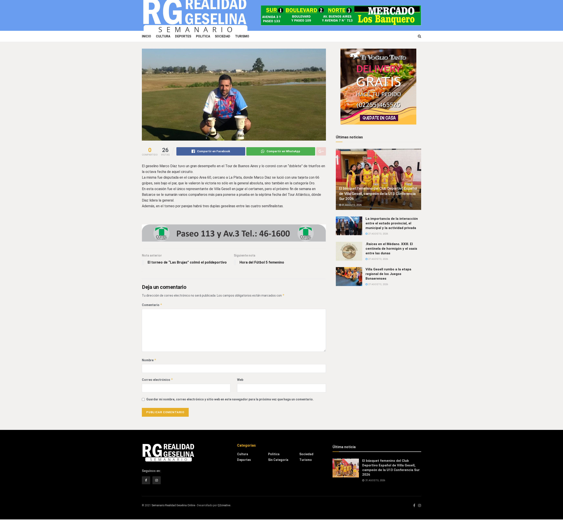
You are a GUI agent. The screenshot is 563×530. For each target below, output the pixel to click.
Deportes (183, 36)
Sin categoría (278, 460)
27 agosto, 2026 (377, 233)
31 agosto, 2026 (351, 205)
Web (240, 379)
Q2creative (224, 505)
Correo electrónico (157, 380)
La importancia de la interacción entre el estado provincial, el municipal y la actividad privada (392, 223)
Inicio (146, 36)
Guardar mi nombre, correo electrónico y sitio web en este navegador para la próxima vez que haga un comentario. (230, 399)
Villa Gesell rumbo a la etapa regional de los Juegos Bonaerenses (388, 274)
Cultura (163, 36)
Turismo (242, 36)
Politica (203, 36)
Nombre (149, 360)
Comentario (152, 305)
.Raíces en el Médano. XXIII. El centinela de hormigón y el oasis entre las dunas (391, 248)
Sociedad (222, 36)
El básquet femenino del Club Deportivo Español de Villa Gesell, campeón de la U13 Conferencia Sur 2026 (378, 193)
